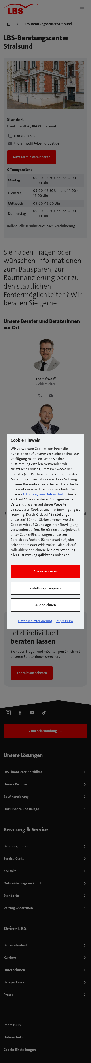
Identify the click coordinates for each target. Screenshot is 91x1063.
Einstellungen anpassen (45, 588)
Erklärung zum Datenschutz (44, 494)
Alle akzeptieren (45, 571)
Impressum (64, 621)
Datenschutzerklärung (35, 621)
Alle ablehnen (45, 605)
